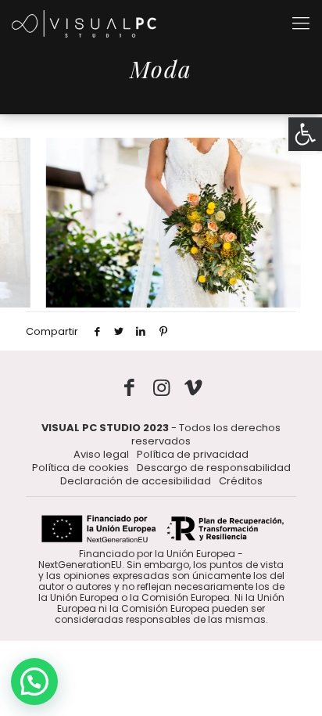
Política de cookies (80, 467)
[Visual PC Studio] (84, 23)
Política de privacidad (193, 454)
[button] (305, 134)
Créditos (241, 480)
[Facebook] (129, 387)
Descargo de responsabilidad (214, 467)
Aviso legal (101, 454)
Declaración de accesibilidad (135, 480)
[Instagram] (161, 387)
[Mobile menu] (301, 23)
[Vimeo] (193, 387)
